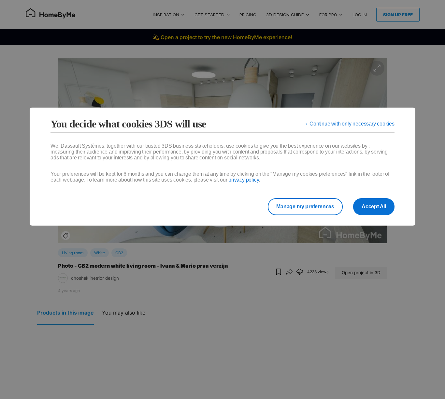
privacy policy (243, 180)
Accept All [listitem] (374, 206)
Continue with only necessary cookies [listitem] (352, 123)
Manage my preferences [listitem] (305, 206)
